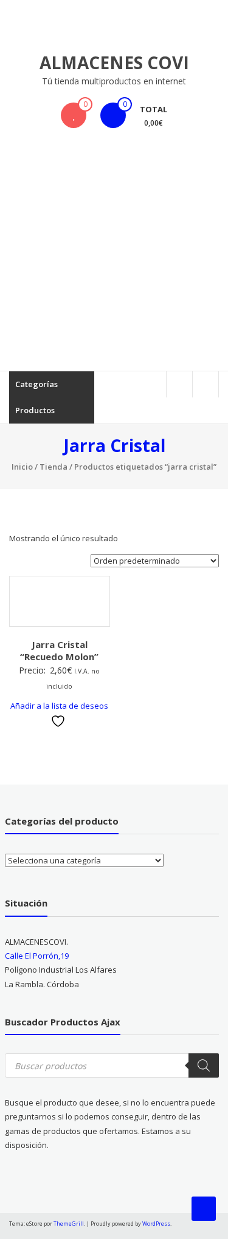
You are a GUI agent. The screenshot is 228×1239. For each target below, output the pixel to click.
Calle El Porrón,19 (37, 955)
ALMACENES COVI (114, 62)
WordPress (156, 1223)
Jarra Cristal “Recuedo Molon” (59, 650)
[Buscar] (203, 1065)
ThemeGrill (69, 1223)
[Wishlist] (73, 115)
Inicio (22, 466)
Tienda (53, 466)
